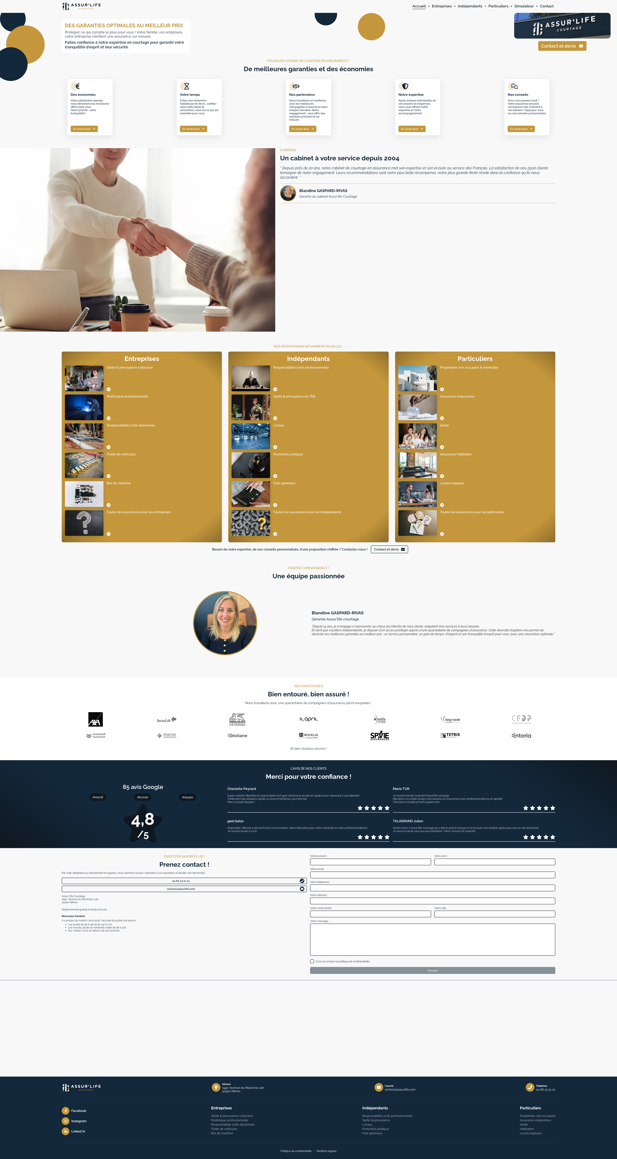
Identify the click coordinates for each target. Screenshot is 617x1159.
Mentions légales (326, 1151)
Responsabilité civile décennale (233, 1124)
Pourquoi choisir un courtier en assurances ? (308, 61)
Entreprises (142, 358)
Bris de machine (222, 1133)
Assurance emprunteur (535, 1120)
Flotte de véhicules (224, 1129)
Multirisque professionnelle (229, 1120)
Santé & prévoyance (376, 1120)
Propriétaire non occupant (537, 1116)
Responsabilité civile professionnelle (387, 1116)
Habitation (527, 1129)
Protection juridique (375, 1129)
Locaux (367, 1124)
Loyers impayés (531, 1133)
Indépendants (308, 358)
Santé (524, 1124)
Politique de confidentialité (296, 1151)
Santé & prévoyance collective (232, 1116)
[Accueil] (82, 6)
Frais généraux (372, 1133)
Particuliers (475, 358)
